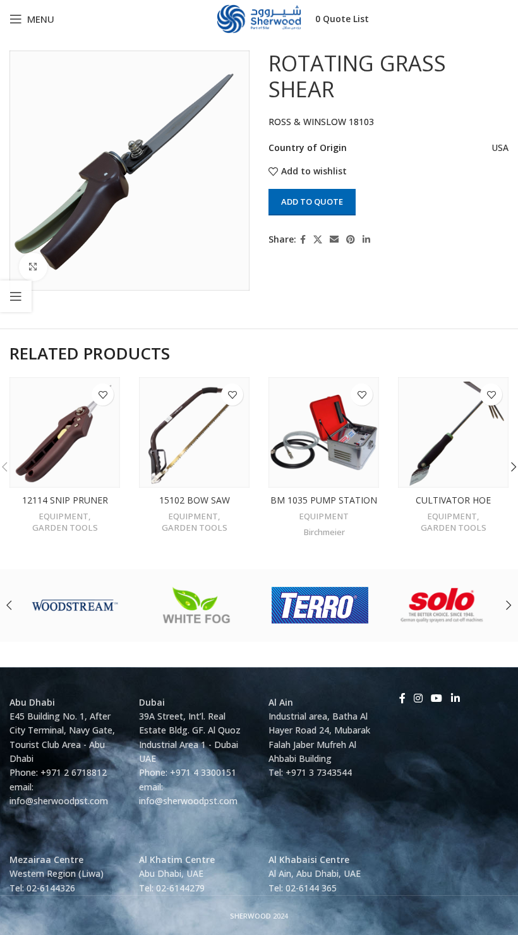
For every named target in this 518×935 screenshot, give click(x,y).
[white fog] (197, 605)
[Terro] (320, 605)
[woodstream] (75, 605)
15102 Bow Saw (194, 500)
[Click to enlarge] (33, 267)
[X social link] (318, 239)
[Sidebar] (16, 296)
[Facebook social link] (303, 239)
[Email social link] (334, 239)
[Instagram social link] (417, 698)
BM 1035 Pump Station (323, 500)
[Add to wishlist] (103, 394)
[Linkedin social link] (366, 239)
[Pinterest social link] (350, 239)
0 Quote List (342, 19)
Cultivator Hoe (453, 500)
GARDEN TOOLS (65, 527)
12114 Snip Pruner (65, 500)
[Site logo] (259, 18)
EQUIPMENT (63, 516)
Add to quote (312, 201)
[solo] (442, 605)
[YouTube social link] (437, 698)
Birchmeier (324, 532)
